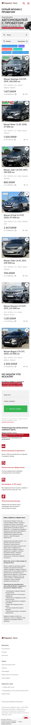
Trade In (4, 668)
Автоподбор (6, 678)
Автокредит (6, 671)
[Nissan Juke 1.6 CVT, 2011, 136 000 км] (15, 178)
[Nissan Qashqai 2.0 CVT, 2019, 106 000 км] (15, 87)
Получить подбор (15, 409)
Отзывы (4, 652)
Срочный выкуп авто (8, 664)
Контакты (5, 655)
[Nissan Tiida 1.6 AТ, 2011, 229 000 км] (15, 268)
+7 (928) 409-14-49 (8, 687)
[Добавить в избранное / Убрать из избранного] (27, 58)
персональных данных (8, 422)
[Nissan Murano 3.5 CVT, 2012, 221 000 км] (15, 314)
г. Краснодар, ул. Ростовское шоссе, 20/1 (15, 690)
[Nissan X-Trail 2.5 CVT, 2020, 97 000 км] (15, 223)
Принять (20, 721)
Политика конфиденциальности (12, 701)
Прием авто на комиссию (10, 674)
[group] (15, 65)
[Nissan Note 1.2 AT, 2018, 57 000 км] (15, 132)
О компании (6, 648)
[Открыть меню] (28, 3)
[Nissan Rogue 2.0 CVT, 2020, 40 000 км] (15, 359)
